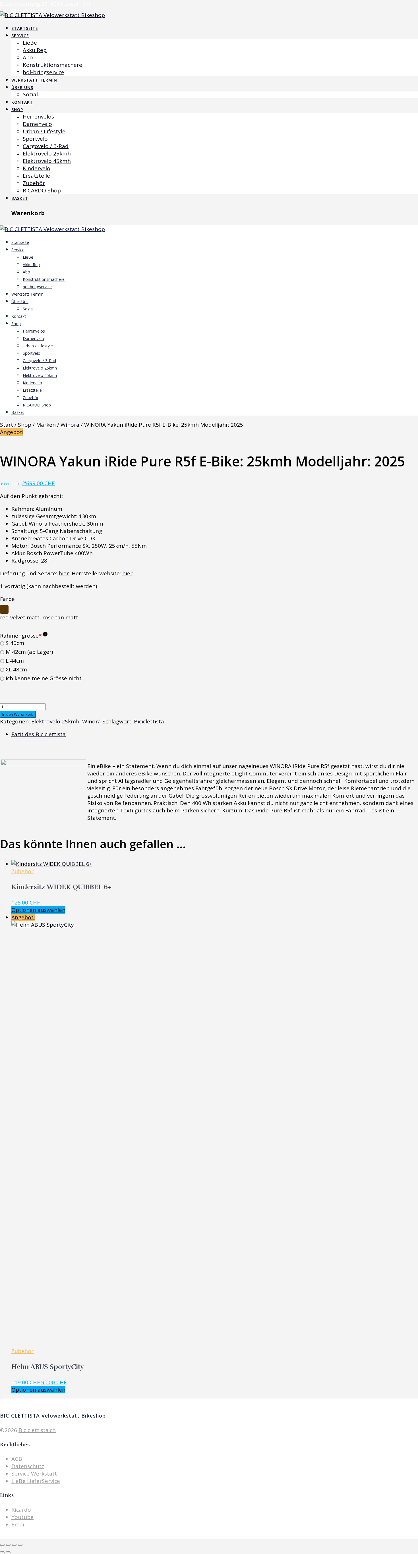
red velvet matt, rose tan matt (39, 617)
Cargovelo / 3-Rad (46, 146)
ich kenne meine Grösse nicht (44, 678)
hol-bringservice (43, 72)
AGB (16, 1458)
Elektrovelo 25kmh (47, 153)
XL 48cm (16, 669)
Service (20, 35)
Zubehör (34, 183)
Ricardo (21, 1509)
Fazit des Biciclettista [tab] (38, 734)
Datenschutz (27, 1466)
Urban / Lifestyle (44, 131)
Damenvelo (37, 124)
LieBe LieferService (35, 1481)
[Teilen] (14, 1545)
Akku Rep (35, 50)
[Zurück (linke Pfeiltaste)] (2, 1552)
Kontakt (22, 102)
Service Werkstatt (34, 1473)
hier (64, 573)
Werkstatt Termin (34, 80)
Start (6, 424)
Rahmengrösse (23, 635)
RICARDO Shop (42, 190)
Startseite (24, 28)
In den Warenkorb (18, 714)
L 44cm (15, 660)
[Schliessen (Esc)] (20, 1545)
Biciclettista (149, 721)
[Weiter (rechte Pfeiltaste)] (8, 1552)
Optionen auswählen (38, 910)
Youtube (22, 1517)
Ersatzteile (36, 175)
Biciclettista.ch (37, 1430)
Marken (46, 424)
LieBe (30, 42)
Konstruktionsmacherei (53, 65)
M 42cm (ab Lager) (29, 651)
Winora (70, 424)
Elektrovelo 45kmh (47, 161)
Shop (17, 109)
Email (18, 1524)
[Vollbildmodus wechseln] (8, 1545)
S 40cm (15, 643)
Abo (28, 57)
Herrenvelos (38, 116)
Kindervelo (36, 168)
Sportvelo (35, 138)
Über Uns (22, 87)
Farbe (7, 599)
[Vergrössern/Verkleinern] (2, 1545)
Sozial (30, 94)
